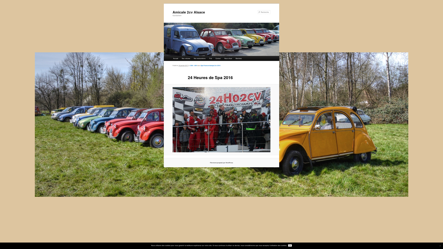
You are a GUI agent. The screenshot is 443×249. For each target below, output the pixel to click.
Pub (210, 58)
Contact (218, 58)
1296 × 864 (193, 65)
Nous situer (228, 58)
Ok (290, 245)
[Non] (440, 246)
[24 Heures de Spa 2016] (221, 119)
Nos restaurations (200, 58)
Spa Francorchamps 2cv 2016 (210, 65)
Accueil (175, 58)
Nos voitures (186, 58)
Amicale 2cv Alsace (189, 12)
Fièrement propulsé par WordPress (221, 163)
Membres (239, 58)
